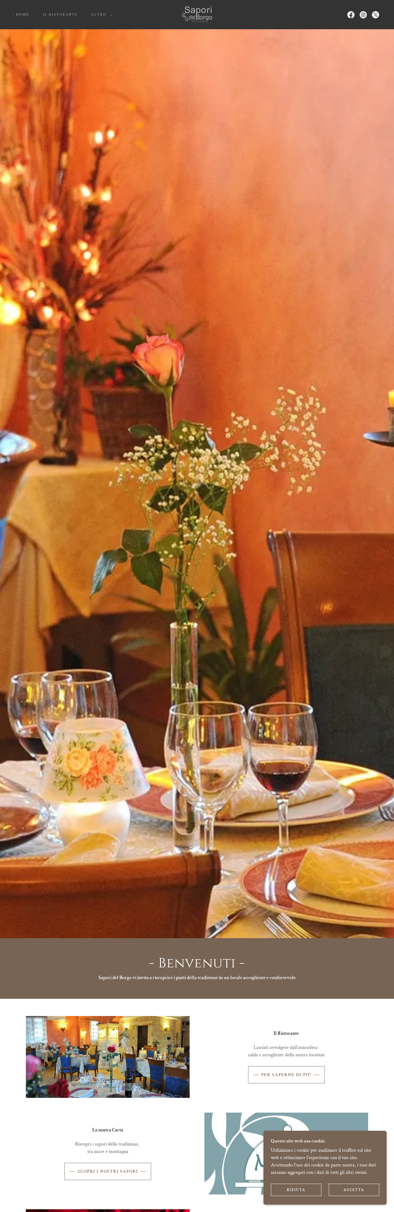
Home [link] (22, 14)
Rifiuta (296, 1190)
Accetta (354, 1190)
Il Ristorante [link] (60, 14)
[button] (100, 14)
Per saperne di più (286, 1075)
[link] (197, 14)
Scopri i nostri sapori (108, 1171)
